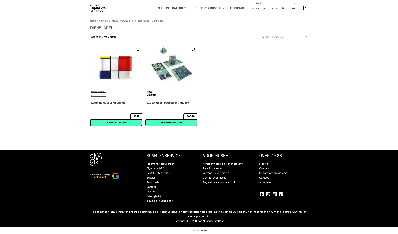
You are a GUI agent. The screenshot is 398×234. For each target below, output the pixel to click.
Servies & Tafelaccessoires (134, 20)
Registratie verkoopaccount (219, 182)
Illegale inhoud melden (160, 200)
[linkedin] (275, 194)
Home (93, 20)
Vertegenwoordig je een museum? (223, 163)
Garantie (152, 186)
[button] (188, 8)
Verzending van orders (216, 172)
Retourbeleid (154, 182)
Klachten (152, 191)
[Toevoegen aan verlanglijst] (138, 49)
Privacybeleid (154, 196)
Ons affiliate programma (273, 172)
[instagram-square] (269, 194)
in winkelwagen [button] (116, 122)
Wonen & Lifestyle (108, 20)
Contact (264, 177)
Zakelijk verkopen (213, 168)
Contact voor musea (214, 177)
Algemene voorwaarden (160, 163)
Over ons (264, 168)
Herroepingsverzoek (199, 230)
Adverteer (265, 182)
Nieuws (263, 163)
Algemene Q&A (155, 168)
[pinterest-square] (282, 194)
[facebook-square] (262, 194)
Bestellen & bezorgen (159, 172)
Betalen (151, 177)
